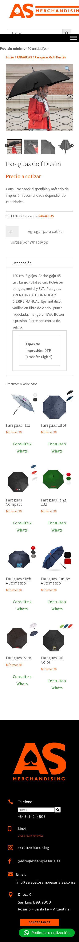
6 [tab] (45, 131)
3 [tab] (26, 131)
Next (72, 146)
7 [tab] (51, 131)
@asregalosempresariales (39, 861)
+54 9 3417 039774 (30, 836)
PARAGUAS (24, 57)
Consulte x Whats (22, 447)
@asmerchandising (33, 847)
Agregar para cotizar (46, 231)
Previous (6, 146)
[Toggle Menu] (73, 38)
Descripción (22, 262)
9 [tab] (64, 131)
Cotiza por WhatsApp (29, 242)
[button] (29, 241)
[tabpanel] (39, 97)
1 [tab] (13, 131)
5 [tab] (38, 131)
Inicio (10, 57)
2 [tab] (19, 131)
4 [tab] (32, 131)
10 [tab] (70, 131)
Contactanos (40, 922)
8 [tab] (57, 131)
